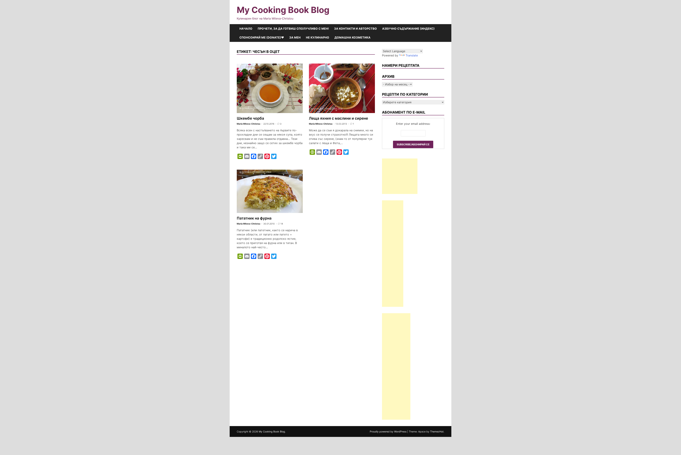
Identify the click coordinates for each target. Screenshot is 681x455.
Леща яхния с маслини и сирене (338, 118)
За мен (295, 37)
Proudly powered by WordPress (388, 431)
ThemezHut (437, 431)
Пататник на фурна (254, 218)
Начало (245, 28)
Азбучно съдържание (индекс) (408, 28)
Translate (412, 55)
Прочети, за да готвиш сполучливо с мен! (293, 28)
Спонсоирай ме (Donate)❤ (261, 37)
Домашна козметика (352, 37)
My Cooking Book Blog (283, 10)
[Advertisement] (399, 176)
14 (282, 223)
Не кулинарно (317, 37)
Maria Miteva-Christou (248, 123)
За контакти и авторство (355, 28)
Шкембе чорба (250, 118)
